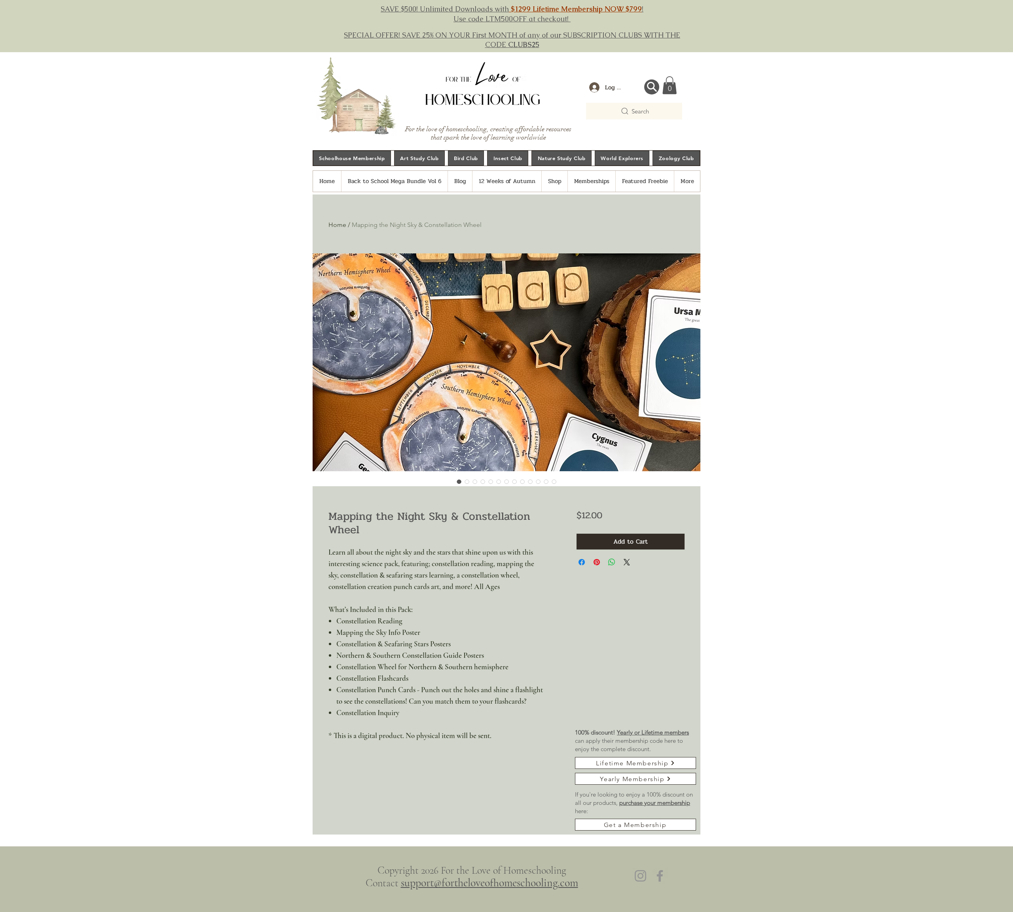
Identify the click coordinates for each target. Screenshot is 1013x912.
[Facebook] (660, 876)
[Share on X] (627, 562)
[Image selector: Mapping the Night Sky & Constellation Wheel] (459, 481)
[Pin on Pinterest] (596, 562)
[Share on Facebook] (581, 562)
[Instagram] (640, 876)
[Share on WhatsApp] (612, 562)
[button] (669, 85)
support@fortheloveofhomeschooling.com (489, 882)
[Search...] (651, 86)
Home (337, 224)
